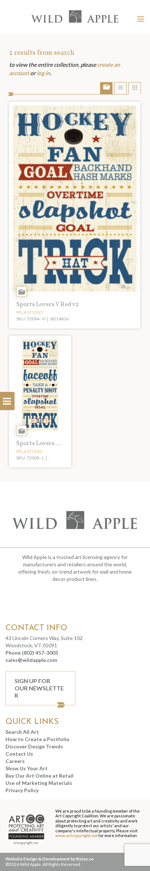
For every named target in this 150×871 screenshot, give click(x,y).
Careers (15, 761)
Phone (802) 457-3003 (31, 653)
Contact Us (19, 754)
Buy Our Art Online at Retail (39, 775)
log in (43, 73)
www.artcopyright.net (76, 835)
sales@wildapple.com (31, 660)
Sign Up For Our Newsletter (39, 688)
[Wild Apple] (75, 16)
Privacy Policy (22, 790)
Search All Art (22, 732)
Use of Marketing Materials (38, 783)
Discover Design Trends (34, 746)
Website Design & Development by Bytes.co (49, 859)
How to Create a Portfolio (37, 739)
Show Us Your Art (26, 768)
